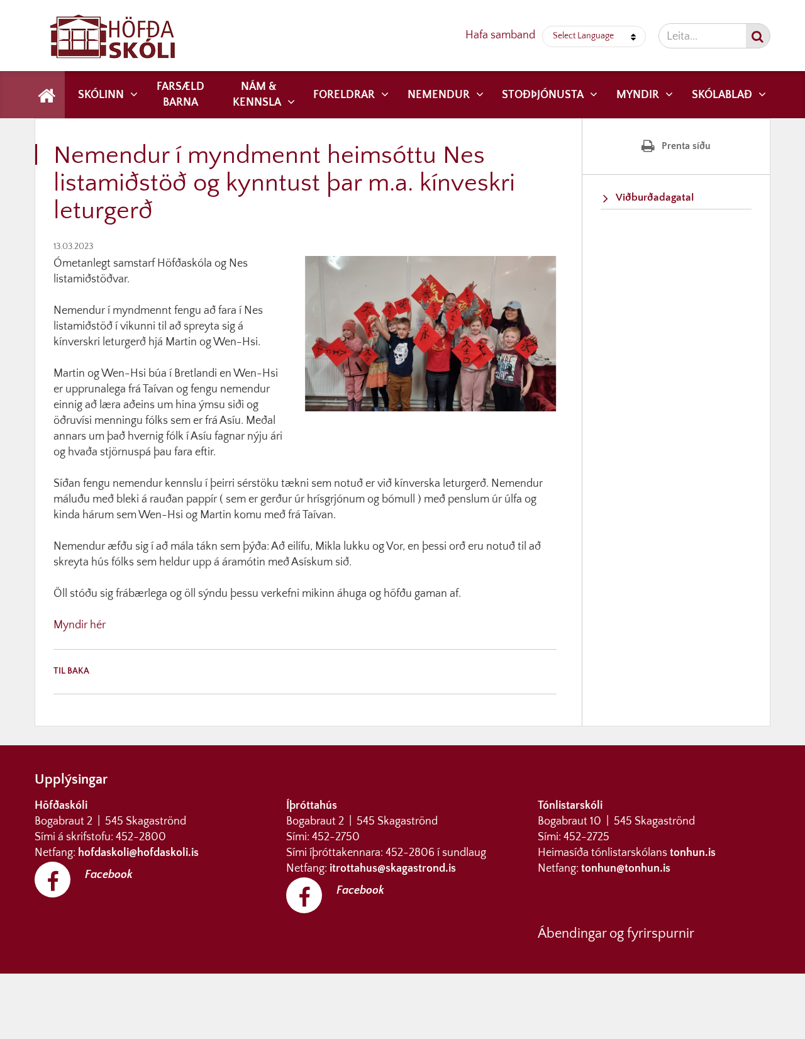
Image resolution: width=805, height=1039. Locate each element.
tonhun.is (693, 853)
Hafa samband (500, 35)
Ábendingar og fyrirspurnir (616, 934)
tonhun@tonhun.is (625, 868)
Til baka (71, 671)
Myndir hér (79, 625)
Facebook (109, 875)
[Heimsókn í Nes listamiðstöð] (54, 609)
